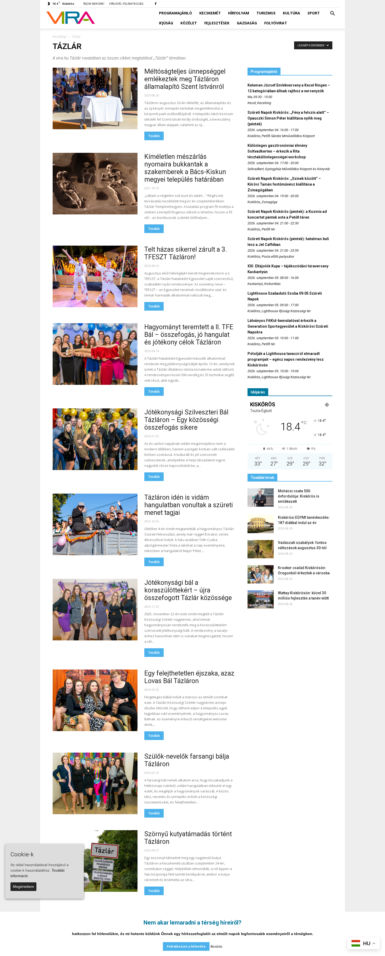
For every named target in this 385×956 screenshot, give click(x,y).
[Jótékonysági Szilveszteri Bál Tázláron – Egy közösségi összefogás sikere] (95, 439)
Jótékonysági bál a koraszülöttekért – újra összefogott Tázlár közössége (188, 590)
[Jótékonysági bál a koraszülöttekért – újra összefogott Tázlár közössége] (95, 609)
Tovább (154, 136)
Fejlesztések (216, 22)
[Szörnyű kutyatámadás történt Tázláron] (95, 861)
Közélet (188, 22)
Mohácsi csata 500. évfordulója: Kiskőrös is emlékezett (298, 496)
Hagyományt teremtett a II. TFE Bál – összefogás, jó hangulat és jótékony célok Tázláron (188, 334)
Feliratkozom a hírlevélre (186, 946)
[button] (332, 13)
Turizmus (266, 12)
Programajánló (175, 12)
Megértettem (23, 886)
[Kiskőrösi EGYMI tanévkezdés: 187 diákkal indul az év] (261, 524)
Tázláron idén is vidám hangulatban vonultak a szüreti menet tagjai (188, 505)
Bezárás (216, 946)
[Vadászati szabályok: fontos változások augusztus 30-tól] (261, 549)
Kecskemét (210, 12)
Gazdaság (247, 22)
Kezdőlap (60, 36)
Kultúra (291, 12)
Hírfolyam (238, 12)
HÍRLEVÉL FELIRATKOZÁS (126, 4)
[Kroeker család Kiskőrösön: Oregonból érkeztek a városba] (261, 574)
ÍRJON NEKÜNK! (93, 4)
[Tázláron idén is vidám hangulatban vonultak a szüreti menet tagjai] (95, 524)
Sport (313, 12)
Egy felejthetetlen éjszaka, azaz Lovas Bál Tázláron (189, 677)
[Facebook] (156, 3)
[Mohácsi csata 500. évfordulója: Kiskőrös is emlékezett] (261, 497)
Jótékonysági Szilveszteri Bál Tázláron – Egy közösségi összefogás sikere (186, 419)
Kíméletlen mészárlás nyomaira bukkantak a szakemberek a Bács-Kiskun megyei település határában (185, 168)
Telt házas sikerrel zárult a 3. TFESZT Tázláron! (185, 253)
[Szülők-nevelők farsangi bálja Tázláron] (95, 783)
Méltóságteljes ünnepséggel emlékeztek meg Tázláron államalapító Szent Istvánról (185, 79)
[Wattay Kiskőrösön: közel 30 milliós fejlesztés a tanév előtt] (261, 599)
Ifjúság (166, 22)
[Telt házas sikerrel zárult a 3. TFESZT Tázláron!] (95, 276)
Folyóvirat (275, 22)
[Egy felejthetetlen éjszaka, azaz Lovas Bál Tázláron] (95, 700)
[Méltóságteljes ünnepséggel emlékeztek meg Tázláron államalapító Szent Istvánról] (95, 98)
